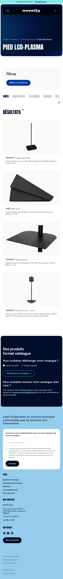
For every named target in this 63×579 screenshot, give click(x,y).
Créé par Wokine (9, 573)
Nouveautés (18, 96)
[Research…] (55, 10)
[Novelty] (31, 10)
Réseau (59, 96)
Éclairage (34, 96)
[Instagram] (8, 533)
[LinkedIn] (12, 533)
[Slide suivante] (58, 102)
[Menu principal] (7, 10)
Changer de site (40, 1)
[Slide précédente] (53, 102)
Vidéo (6, 96)
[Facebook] (4, 533)
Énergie (48, 96)
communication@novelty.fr (25, 392)
